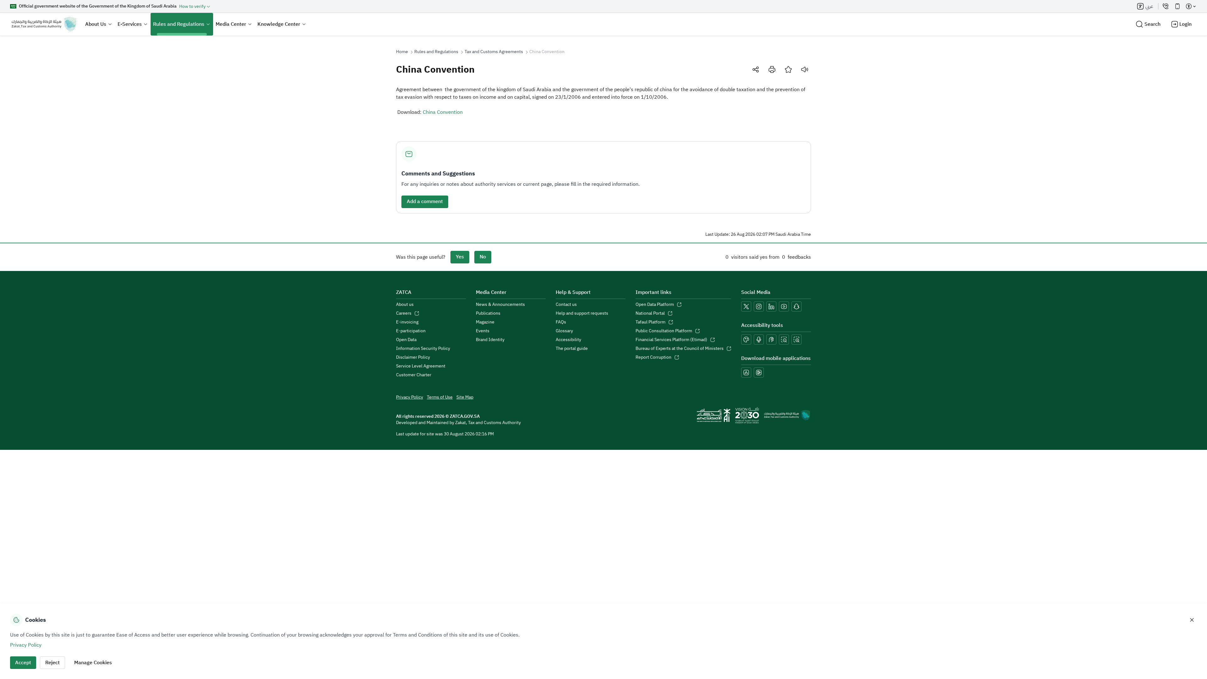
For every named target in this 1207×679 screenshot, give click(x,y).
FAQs (561, 322)
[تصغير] (784, 339)
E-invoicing (407, 322)
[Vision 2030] (747, 415)
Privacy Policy (409, 397)
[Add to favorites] (788, 69)
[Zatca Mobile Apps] (1177, 6)
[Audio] (804, 69)
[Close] (1192, 620)
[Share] (755, 69)
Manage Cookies (93, 662)
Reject (52, 662)
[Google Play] (759, 372)
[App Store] (746, 372)
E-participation (411, 331)
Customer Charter (413, 375)
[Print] (772, 69)
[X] (746, 306)
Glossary (564, 331)
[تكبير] (796, 339)
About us (405, 304)
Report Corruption (653, 357)
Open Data (406, 340)
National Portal (650, 313)
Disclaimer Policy (413, 357)
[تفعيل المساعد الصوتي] (759, 339)
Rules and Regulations (178, 24)
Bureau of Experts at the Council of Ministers (680, 348)
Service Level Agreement (420, 366)
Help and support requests (582, 313)
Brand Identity (490, 340)
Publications (488, 313)
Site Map (464, 397)
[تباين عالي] (746, 339)
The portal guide (572, 348)
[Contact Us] (1165, 6)
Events (482, 331)
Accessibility (568, 340)
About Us (95, 24)
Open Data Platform (655, 304)
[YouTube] (784, 306)
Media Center (231, 24)
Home (402, 52)
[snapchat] (796, 306)
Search (1152, 24)
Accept (23, 662)
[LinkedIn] (771, 306)
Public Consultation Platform (664, 331)
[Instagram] (759, 306)
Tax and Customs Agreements (494, 52)
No (483, 257)
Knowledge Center (278, 24)
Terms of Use (440, 397)
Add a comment (425, 201)
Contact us (566, 304)
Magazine (485, 322)
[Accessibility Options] (1190, 6)
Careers (403, 313)
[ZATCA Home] (44, 24)
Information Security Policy (423, 348)
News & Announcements (500, 304)
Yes (460, 257)
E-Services (130, 24)
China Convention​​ (443, 112)
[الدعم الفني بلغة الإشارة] (771, 339)
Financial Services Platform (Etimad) (671, 340)
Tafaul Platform (650, 322)
